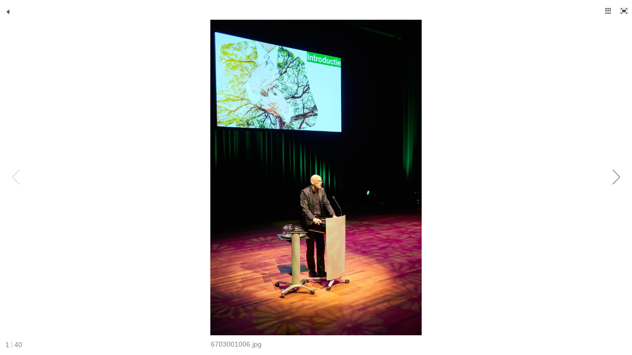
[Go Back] (8, 12)
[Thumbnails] (608, 11)
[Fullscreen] (624, 11)
